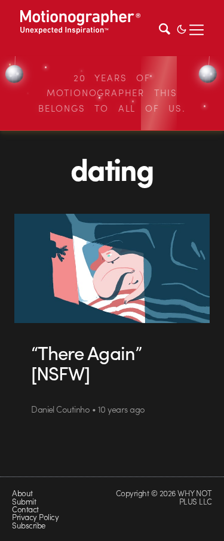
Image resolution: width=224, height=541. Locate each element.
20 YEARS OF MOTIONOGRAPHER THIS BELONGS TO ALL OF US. (112, 93)
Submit (24, 501)
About (22, 493)
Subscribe (28, 525)
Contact (25, 509)
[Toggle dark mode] (182, 28)
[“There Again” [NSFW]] (111, 269)
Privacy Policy (35, 517)
